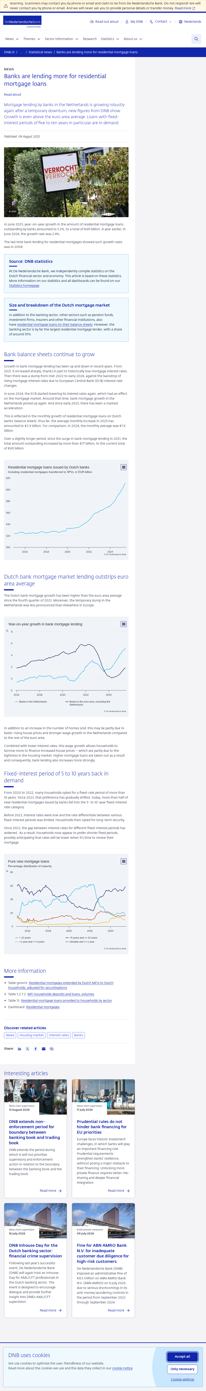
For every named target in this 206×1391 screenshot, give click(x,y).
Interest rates (59, 1035)
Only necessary (182, 1369)
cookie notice (122, 1368)
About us (130, 39)
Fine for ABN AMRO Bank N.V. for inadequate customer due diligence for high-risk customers (103, 1254)
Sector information (59, 39)
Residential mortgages (43, 1007)
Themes (29, 39)
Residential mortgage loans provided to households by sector (66, 1000)
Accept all (182, 1356)
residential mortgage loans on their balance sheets (55, 324)
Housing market (32, 1035)
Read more (183, 8)
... (21, 52)
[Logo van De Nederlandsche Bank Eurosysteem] (22, 21)
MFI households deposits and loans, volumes (61, 994)
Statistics (107, 39)
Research (90, 39)
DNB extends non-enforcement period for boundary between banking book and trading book (34, 1132)
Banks (78, 1035)
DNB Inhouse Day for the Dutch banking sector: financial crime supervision (35, 1251)
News (9, 39)
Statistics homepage (24, 285)
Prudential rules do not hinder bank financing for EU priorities (102, 1127)
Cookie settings (182, 1379)
